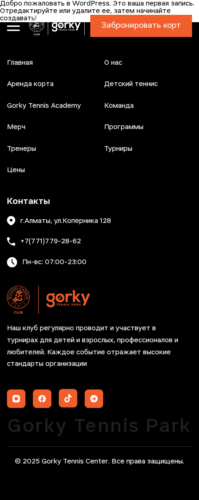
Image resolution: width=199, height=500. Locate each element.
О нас (113, 63)
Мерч (16, 127)
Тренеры (21, 149)
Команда (119, 106)
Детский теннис (131, 84)
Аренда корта (30, 84)
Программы (123, 127)
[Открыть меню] (13, 26)
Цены (16, 170)
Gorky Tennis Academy (44, 106)
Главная (20, 63)
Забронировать (141, 26)
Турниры (118, 149)
